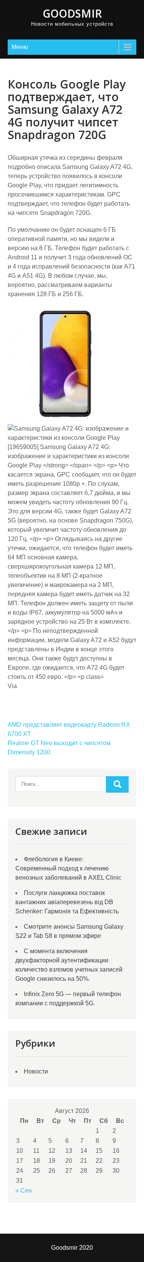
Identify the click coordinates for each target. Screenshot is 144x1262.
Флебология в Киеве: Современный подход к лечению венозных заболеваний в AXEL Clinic (68, 868)
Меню (20, 47)
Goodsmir (72, 13)
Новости (36, 1071)
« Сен (23, 1190)
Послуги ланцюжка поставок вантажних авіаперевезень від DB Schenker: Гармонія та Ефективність (67, 902)
